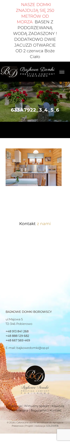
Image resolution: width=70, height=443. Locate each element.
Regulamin (39, 410)
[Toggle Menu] (62, 71)
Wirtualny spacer (36, 406)
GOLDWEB (52, 425)
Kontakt (55, 410)
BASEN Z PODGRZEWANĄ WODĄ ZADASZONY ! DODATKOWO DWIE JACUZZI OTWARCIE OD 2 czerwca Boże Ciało (35, 39)
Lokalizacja (14, 406)
